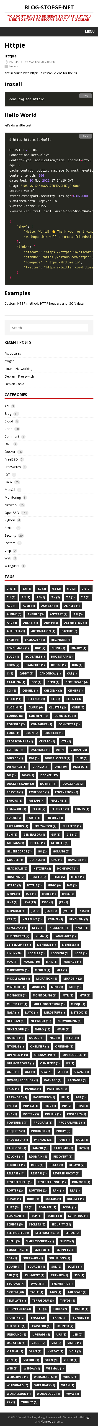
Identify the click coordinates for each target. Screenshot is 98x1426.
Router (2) (15, 1190)
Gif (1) (55, 835)
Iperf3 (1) (49, 894)
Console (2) (16, 724)
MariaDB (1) (72, 962)
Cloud (9, 421)
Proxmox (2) (40, 1131)
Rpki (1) (58, 1190)
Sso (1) (79, 1275)
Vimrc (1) (74, 1343)
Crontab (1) (53, 733)
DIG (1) (34, 758)
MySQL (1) (78, 1004)
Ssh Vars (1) (59, 1275)
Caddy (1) (26, 673)
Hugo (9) (54, 885)
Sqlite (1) (74, 1267)
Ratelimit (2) (63, 1148)
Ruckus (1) (53, 1199)
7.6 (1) (85, 597)
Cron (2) (32, 733)
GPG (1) (56, 860)
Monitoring (13, 497)
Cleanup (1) (36, 699)
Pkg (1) (12, 1114)
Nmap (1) (63, 1029)
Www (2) (72, 1394)
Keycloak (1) (16, 928)
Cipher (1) (75, 690)
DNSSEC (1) (80, 767)
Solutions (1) (59, 1258)
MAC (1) (12, 962)
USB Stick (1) (16, 1343)
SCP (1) (36, 1216)
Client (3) (73, 699)
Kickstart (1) (59, 928)
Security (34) (61, 1224)
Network (14, 66)
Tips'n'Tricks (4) (19, 1309)
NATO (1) (31, 1012)
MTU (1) (85, 995)
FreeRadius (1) (17, 826)
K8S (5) (11, 919)
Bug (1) (77, 665)
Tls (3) (41, 1309)
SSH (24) (12, 1275)
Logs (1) (81, 953)
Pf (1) (65, 1097)
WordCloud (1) (48, 1394)
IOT (7, 474)
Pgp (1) (80, 1097)
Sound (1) (14, 1267)
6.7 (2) (41, 589)
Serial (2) (72, 1233)
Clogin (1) (14, 707)
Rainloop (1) (16, 1148)
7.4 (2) (55, 597)
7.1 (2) (11, 597)
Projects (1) (16, 1131)
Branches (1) (35, 665)
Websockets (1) (45, 1377)
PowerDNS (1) (17, 1123)
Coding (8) (15, 716)
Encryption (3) (66, 792)
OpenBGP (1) (64, 1046)
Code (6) (78, 707)
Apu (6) (12, 623)
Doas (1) (28, 775)
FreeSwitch (13, 467)
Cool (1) (13, 733)
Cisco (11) (14, 699)
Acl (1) (11, 606)
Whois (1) (70, 1377)
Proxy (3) (63, 1131)
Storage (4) (15, 1284)
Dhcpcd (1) (15, 758)
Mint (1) (57, 987)
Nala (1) (13, 1012)
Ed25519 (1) (15, 792)
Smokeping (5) (17, 1250)
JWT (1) (68, 911)
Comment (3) (38, 716)
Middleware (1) (18, 979)
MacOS (10, 489)
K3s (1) (84, 911)
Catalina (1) (16, 682)
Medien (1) (42, 970)
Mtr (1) (68, 995)
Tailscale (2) (76, 1292)
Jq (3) (35, 911)
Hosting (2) (15, 877)
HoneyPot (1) (67, 868)
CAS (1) (72, 673)
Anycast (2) (58, 614)
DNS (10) (61, 767)
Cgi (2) (11, 690)
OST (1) (30, 1072)
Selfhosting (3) (47, 1233)
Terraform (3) (43, 1300)
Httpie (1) (34, 885)
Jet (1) (63, 902)
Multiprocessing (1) (49, 1004)
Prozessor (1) (17, 1140)
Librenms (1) (46, 945)
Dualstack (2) (73, 784)
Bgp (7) (40, 648)
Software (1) (33, 1258)
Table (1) (36, 1292)
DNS (8, 444)
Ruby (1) (33, 1199)
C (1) (10, 673)
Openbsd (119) (17, 1055)
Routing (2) (37, 1190)
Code (8, 429)
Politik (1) (53, 1114)
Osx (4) (46, 1072)
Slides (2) (67, 1241)
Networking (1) (69, 1021)
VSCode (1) (31, 1360)
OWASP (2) (81, 1072)
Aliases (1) (72, 606)
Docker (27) (49, 775)
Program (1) (43, 1123)
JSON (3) (51, 911)
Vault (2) (38, 1343)
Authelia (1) (16, 631)
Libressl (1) (70, 945)
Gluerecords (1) (19, 851)
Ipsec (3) (68, 894)
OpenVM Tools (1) (20, 1063)
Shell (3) (13, 1241)
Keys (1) (37, 928)
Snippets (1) (65, 1250)
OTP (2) (63, 1072)
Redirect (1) (16, 1165)
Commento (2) (65, 716)
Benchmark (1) (18, 648)
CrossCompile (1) (20, 741)
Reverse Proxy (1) (66, 1173)
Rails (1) (82, 1140)
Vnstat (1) (55, 1351)
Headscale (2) (17, 868)
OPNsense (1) (49, 1063)
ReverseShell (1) (19, 1182)
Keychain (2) (78, 919)
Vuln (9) (51, 1360)
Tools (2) (60, 1309)
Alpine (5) (14, 614)
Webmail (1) (55, 1368)
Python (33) (43, 1140)
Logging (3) (59, 953)
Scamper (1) (47, 1207)
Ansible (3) (36, 614)
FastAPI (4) (36, 801)
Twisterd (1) (41, 1326)
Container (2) (41, 724)
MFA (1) (62, 970)
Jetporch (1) (16, 911)
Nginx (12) (42, 1029)
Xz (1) (11, 1402)
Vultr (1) (70, 1360)
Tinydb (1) (67, 1300)
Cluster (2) (57, 707)
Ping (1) (50, 1106)
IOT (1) (31, 894)
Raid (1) (64, 1140)
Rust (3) (12, 1207)
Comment (12, 436)
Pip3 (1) (82, 1106)
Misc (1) (74, 987)
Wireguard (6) (17, 1385)
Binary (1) (78, 648)
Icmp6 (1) (13, 894)
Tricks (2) (38, 1318)
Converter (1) (69, 724)
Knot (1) (82, 928)
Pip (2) (66, 1106)
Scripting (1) (78, 1216)
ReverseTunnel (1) (52, 1182)
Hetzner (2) (42, 868)
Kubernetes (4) (18, 936)
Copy (85, 95)
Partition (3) (57, 1089)
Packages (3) (77, 1080)
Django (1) (40, 767)
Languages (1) (65, 936)
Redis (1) (37, 1165)
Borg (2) (13, 665)
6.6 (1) (27, 589)
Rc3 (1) (84, 1148)
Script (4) (55, 1216)
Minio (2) (38, 987)
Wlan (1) (67, 1385)
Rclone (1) (15, 1156)
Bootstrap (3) (61, 657)
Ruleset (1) (75, 1199)
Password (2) (17, 1097)
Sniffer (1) (42, 1250)
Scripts (9, 527)
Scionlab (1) (16, 1216)
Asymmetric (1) (75, 623)
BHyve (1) (58, 648)
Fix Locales (13, 353)
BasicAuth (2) (35, 640)
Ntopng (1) (15, 1046)
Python (10, 520)
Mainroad (47, 1421)
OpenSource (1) (74, 1055)
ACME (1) (29, 606)
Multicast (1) (17, 1004)
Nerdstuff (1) (54, 1012)
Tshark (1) (58, 1318)
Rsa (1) (75, 1190)
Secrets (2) (37, 1224)
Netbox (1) (79, 1012)
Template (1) (16, 1300)
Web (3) (12, 1368)
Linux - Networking (18, 368)
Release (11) (15, 1173)
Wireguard (12, 566)
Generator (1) (34, 835)
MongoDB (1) (16, 995)
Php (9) (12, 1106)
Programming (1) (72, 1123)
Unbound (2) (16, 1334)
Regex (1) (56, 1165)
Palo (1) (13, 1089)
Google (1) (15, 860)
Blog (8, 413)
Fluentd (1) (60, 809)
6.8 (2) (56, 589)
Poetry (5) (31, 1114)
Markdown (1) (17, 970)
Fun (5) (12, 835)
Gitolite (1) (59, 843)
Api (7, 406)
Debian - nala (14, 384)
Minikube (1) (16, 987)
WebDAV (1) (32, 1368)
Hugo (86, 1417)
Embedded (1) (39, 792)
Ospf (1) (12, 1072)
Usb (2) (77, 1334)
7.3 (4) (40, 597)
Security (10, 535)
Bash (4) (12, 640)
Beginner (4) (60, 640)
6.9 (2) (71, 589)
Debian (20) (78, 750)
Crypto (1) (47, 741)
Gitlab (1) (37, 843)
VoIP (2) (75, 1351)
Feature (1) (59, 801)
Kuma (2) (42, 936)
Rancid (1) (39, 1148)
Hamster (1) (76, 860)
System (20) (15, 1292)
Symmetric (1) (62, 1284)
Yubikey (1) (29, 1402)
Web (8, 558)
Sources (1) (36, 1267)
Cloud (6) (35, 707)
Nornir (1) (15, 1038)
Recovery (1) (62, 1156)
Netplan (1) (15, 1021)
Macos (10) (32, 962)
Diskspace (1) (16, 767)
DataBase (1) (40, 750)
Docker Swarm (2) (20, 784)
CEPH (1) (53, 682)
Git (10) (72, 835)
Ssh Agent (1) (34, 1275)
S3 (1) (28, 1207)
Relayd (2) (76, 1165)
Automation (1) (43, 631)
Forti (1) (33, 818)
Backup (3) (69, 631)
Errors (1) (14, 801)
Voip (8, 550)
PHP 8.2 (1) (30, 1106)
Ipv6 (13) (30, 902)
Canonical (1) (50, 673)
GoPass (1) (37, 860)
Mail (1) (51, 962)
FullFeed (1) (72, 826)
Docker (10, 451)
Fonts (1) (82, 809)
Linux (8, 482)
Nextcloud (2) (17, 1029)
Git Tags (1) (15, 843)
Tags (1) (55, 1292)
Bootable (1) (35, 657)
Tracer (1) (80, 1309)
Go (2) (42, 851)
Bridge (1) (58, 665)
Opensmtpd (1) (45, 1055)
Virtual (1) (15, 1351)
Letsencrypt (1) (19, 945)
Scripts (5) (15, 1224)
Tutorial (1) (16, 1326)
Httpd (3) (14, 885)
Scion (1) (69, 1207)
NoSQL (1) (36, 1038)
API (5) (78, 614)
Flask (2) (38, 809)
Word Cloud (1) (19, 1394)
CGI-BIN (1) (30, 690)
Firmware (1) (16, 809)
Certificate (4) (77, 682)
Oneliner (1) (39, 1046)
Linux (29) (14, 953)
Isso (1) (47, 902)
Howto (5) (38, 877)
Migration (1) (46, 979)
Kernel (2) (55, 919)
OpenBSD (12, 512)
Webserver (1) (17, 1377)
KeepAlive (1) (32, 919)
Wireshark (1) (44, 1385)
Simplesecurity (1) (40, 1241)
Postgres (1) (76, 1114)
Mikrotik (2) (72, 979)
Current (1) (15, 750)
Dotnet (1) (48, 784)
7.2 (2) (26, 597)
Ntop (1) (72, 1038)
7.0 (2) (86, 589)
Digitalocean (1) (57, 758)
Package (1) (52, 1080)
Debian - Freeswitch (19, 376)
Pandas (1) (33, 1089)
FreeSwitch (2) (45, 826)
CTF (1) (66, 741)
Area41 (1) (30, 623)
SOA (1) (12, 1258)
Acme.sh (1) (49, 606)
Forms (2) (14, 818)
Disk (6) (82, 758)
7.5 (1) (70, 597)
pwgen (9, 361)
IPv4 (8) (12, 902)
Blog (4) (13, 657)
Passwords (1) (44, 1097)
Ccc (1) (36, 682)
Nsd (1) (55, 1038)
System (10, 543)
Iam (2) (72, 885)
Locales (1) (36, 953)
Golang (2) (61, 851)
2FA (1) (11, 589)
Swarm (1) (38, 1284)
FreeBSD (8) (54, 818)
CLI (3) (55, 699)
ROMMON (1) (81, 1182)
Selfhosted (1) (18, 1233)
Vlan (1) (35, 1351)
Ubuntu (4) (65, 1326)
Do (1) (11, 775)
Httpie (11, 56)
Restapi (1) (38, 1173)
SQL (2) (56, 1267)
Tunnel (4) (81, 1318)
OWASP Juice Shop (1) (22, 1080)
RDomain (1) (38, 1156)
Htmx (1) (77, 877)
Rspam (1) (14, 1199)
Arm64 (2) (51, 623)
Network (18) (41, 1021)
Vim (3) (56, 1343)
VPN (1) (12, 1360)
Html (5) (58, 877)
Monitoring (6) (44, 995)
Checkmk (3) (53, 690)
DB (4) (60, 750)
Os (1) (70, 1063)
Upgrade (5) (41, 1334)
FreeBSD (11, 459)
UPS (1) (61, 1334)
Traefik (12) (15, 1318)
